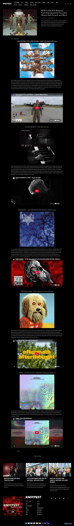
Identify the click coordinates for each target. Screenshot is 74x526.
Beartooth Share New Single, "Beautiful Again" (12, 479)
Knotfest (34, 525)
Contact (38, 503)
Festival (27, 510)
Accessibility (39, 514)
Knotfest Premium (29, 505)
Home (27, 503)
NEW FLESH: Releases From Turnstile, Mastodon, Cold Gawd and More (59, 480)
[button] (22, 2)
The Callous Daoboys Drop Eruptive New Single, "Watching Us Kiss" (37, 479)
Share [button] (18, 451)
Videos (27, 512)
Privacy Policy (39, 510)
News (27, 507)
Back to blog (37, 456)
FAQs (38, 505)
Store (27, 514)
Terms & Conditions (40, 507)
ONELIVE (42, 525)
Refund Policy (39, 512)
